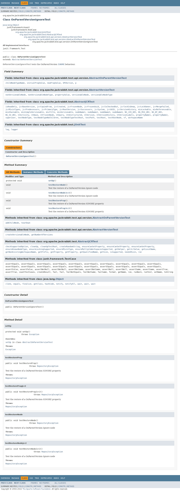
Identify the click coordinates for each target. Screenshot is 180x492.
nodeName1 (80, 112)
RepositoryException (47, 366)
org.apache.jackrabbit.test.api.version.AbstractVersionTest (53, 37)
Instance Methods (33, 172)
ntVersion (89, 115)
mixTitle (50, 112)
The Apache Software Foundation (36, 489)
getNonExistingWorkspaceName (20, 252)
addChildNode (12, 223)
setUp (51, 181)
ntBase (34, 115)
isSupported (116, 252)
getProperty (56, 252)
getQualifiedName (89, 252)
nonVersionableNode (15, 95)
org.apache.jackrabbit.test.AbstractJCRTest (41, 34)
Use (31, 3)
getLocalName (148, 249)
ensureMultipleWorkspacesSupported (93, 249)
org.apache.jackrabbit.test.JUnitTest (33, 32)
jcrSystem (99, 109)
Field (21, 11)
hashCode (49, 284)
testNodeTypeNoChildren (46, 117)
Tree (37, 3)
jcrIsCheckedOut (109, 106)
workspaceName (135, 117)
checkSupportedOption (16, 246)
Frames (34, 8)
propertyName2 (160, 115)
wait (79, 284)
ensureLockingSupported (41, 249)
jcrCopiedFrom (44, 106)
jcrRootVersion (67, 109)
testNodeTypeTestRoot (72, 117)
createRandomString (69, 246)
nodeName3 (105, 112)
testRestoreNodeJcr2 (59, 193)
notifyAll (70, 284)
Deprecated (46, 3)
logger (14, 129)
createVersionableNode (17, 235)
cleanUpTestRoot (48, 246)
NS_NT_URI (157, 112)
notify (59, 284)
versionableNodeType (101, 95)
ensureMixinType (64, 249)
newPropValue (54, 83)
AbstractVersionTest (102, 90)
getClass (38, 284)
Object (60, 279)
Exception (34, 334)
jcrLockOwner (144, 106)
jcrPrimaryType (49, 109)
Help (63, 3)
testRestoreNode (56, 185)
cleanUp (34, 246)
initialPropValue (36, 83)
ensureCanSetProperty (93, 246)
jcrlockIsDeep (127, 106)
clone (8, 284)
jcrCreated (59, 106)
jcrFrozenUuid (91, 106)
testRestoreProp (56, 200)
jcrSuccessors (84, 109)
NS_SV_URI (10, 115)
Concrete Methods (57, 172)
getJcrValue (133, 249)
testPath (89, 117)
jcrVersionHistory (126, 109)
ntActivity (23, 115)
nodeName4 (117, 112)
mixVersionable (65, 112)
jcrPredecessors (30, 109)
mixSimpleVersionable (32, 112)
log (7, 129)
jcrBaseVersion (27, 106)
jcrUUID (111, 109)
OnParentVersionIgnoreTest (20, 156)
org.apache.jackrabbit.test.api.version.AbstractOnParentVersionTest (61, 39)
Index (56, 3)
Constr (28, 11)
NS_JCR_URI (130, 112)
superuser (10, 117)
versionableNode (80, 95)
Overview (5, 3)
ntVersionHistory (106, 115)
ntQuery (60, 115)
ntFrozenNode (47, 115)
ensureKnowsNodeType (16, 249)
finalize (26, 284)
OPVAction (68, 83)
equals (16, 284)
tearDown (25, 223)
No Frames (44, 8)
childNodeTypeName (15, 83)
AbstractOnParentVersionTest (27, 59)
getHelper (120, 249)
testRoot (101, 117)
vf (125, 117)
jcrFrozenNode (74, 106)
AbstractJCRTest (84, 101)
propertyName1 (143, 115)
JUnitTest (80, 124)
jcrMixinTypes (12, 109)
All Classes (60, 8)
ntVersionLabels (125, 115)
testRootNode (114, 117)
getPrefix (43, 252)
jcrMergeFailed (161, 106)
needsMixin (130, 252)
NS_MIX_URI (143, 112)
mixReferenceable (162, 109)
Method (37, 11)
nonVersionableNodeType (40, 95)
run (140, 252)
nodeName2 (93, 112)
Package (15, 3)
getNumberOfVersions (42, 235)
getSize (104, 252)
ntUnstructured (74, 115)
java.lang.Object (11, 25)
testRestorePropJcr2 (59, 208)
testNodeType (24, 117)
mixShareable (12, 112)
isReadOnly (11, 106)
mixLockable (144, 109)
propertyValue (62, 95)
